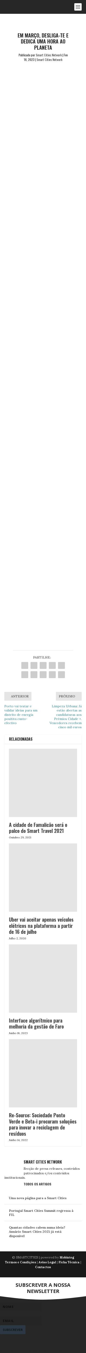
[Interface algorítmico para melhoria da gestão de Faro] (43, 978)
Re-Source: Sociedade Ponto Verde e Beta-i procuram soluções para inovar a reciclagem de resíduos (43, 1124)
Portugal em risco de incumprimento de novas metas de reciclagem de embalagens (41, 442)
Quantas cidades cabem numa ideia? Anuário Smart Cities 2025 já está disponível (37, 1231)
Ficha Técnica (69, 1262)
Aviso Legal (47, 1262)
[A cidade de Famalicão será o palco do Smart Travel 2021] (43, 783)
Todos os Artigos (37, 1183)
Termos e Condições (20, 1262)
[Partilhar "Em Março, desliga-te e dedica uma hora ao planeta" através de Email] (52, 674)
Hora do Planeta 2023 (35, 148)
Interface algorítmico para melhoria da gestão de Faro (36, 1023)
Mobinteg (67, 1257)
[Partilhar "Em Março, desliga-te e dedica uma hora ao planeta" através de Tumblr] (52, 665)
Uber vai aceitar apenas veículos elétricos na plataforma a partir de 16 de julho (41, 925)
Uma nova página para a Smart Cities (38, 1198)
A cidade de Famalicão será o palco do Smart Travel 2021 (38, 827)
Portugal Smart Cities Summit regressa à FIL (41, 1213)
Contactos (43, 1267)
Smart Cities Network (49, 54)
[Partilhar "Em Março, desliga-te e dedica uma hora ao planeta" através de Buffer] (34, 674)
